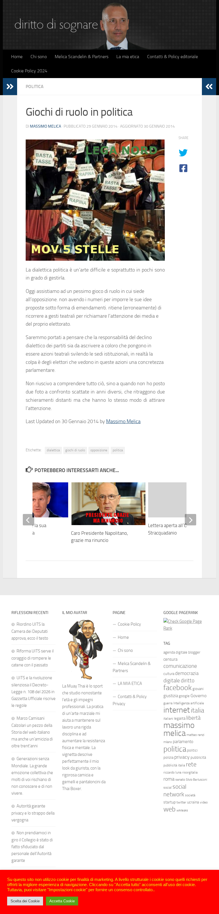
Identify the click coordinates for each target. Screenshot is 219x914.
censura (170, 659)
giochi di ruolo (75, 450)
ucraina (193, 802)
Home (17, 56)
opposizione (98, 450)
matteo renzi (195, 735)
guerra (168, 703)
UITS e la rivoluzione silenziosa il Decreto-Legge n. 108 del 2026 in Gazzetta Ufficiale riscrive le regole (33, 691)
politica (118, 450)
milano (167, 742)
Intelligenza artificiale (188, 703)
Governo (198, 695)
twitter (181, 802)
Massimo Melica (45, 126)
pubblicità (198, 757)
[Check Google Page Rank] (185, 628)
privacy (182, 757)
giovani (198, 689)
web (169, 809)
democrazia (186, 673)
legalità (179, 718)
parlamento (183, 741)
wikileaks (182, 810)
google (184, 696)
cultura (168, 674)
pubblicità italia (174, 765)
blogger (194, 652)
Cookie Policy (129, 624)
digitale (171, 681)
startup (169, 802)
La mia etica (127, 56)
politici (192, 750)
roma (169, 779)
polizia (168, 757)
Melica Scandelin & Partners (81, 56)
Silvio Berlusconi (196, 780)
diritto (187, 680)
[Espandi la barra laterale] (10, 86)
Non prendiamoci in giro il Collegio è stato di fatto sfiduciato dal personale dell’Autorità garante (32, 846)
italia (197, 710)
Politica (35, 86)
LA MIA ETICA (130, 683)
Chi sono (39, 56)
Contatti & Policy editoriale (172, 56)
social (167, 787)
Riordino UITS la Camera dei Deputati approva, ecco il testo (29, 631)
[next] (190, 519)
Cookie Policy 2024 (29, 71)
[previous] (28, 519)
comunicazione (180, 666)
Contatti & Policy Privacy (130, 700)
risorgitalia (190, 772)
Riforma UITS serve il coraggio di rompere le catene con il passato (32, 658)
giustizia (170, 695)
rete (191, 764)
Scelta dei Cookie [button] (25, 901)
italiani (168, 719)
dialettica (53, 450)
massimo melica (178, 729)
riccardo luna (172, 772)
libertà (193, 718)
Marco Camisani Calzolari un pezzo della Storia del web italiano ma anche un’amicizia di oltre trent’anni (32, 732)
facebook (177, 687)
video (204, 802)
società (190, 795)
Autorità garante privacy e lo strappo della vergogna (32, 813)
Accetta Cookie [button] (62, 901)
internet (176, 710)
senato (180, 780)
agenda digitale (175, 652)
